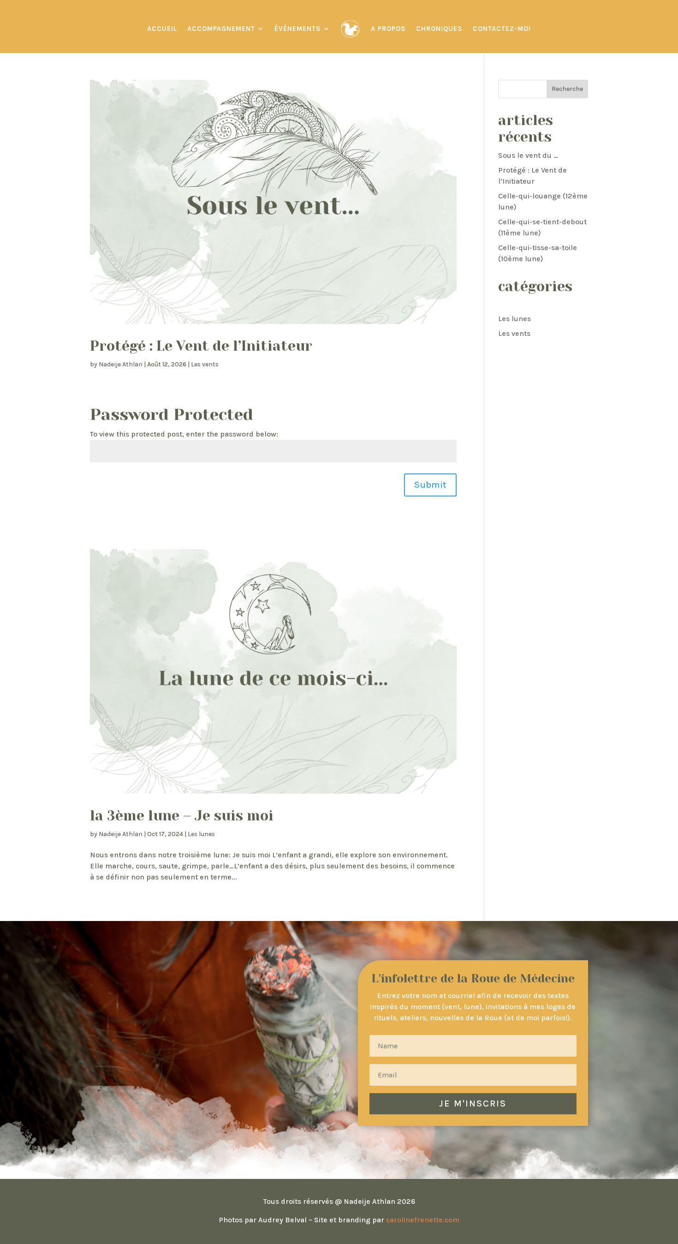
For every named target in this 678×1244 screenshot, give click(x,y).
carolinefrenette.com (422, 1219)
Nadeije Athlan (121, 364)
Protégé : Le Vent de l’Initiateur (201, 346)
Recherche (567, 89)
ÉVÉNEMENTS (297, 28)
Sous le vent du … (528, 155)
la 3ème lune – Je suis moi (182, 816)
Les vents (205, 364)
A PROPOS (388, 28)
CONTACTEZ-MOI (502, 28)
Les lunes (201, 834)
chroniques (439, 28)
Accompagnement (221, 28)
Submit (430, 484)
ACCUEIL (162, 28)
